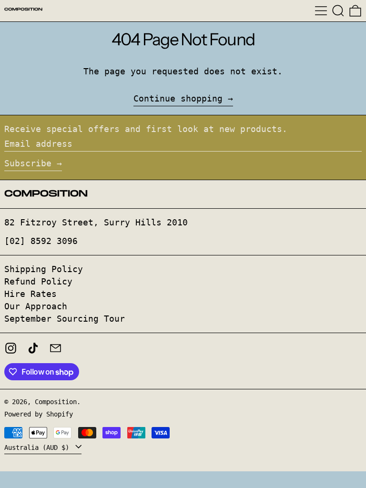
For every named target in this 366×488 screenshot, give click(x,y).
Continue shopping (178, 98)
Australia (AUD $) (38, 447)
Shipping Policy (43, 269)
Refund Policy (38, 281)
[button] (338, 10)
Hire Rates (30, 294)
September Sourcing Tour (64, 319)
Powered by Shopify (38, 414)
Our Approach (35, 306)
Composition (56, 402)
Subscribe (27, 163)
